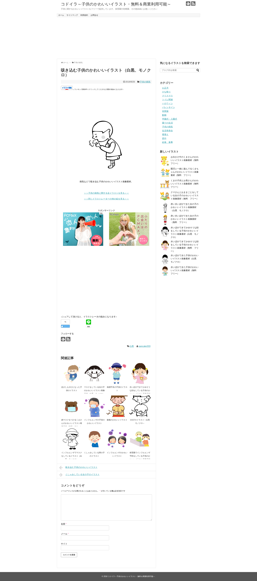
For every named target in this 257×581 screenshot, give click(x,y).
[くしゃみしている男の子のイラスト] (94, 439)
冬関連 (165, 111)
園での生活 (167, 123)
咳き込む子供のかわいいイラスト (81, 467)
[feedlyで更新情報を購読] (188, 3)
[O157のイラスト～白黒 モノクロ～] (140, 406)
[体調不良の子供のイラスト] (117, 373)
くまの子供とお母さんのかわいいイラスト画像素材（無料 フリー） (186, 183)
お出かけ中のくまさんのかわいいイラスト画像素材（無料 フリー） (186, 160)
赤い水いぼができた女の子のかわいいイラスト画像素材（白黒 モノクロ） (185, 207)
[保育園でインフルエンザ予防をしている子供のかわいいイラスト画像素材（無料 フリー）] (140, 439)
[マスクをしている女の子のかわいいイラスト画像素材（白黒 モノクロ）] (94, 373)
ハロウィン (167, 103)
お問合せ (94, 15)
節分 (164, 138)
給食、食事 (167, 142)
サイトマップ (72, 15)
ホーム (61, 15)
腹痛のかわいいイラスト (117, 420)
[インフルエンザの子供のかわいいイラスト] (94, 406)
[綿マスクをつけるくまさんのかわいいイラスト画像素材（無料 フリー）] (71, 406)
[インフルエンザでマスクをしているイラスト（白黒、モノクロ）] (71, 439)
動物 (164, 115)
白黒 (132, 346)
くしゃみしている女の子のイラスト (82, 474)
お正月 (165, 88)
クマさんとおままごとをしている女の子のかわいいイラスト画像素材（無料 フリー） (185, 195)
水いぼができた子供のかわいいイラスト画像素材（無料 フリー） (185, 270)
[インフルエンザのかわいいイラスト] (117, 439)
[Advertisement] (128, 38)
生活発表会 (167, 130)
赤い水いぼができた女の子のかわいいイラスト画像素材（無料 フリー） (185, 219)
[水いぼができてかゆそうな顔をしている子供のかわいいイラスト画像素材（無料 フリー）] (140, 373)
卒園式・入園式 (169, 119)
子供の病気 (145, 82)
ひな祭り (166, 92)
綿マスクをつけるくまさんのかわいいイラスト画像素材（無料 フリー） (71, 423)
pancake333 (144, 346)
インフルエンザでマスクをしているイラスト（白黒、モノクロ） (71, 456)
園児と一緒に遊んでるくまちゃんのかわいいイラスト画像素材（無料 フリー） (185, 172)
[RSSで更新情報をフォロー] (193, 3)
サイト (64, 544)
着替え (165, 134)
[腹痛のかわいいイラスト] (117, 406)
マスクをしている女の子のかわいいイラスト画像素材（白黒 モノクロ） (94, 390)
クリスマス (167, 96)
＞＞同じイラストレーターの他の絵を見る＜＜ (106, 199)
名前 (64, 524)
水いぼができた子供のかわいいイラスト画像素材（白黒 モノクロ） (185, 258)
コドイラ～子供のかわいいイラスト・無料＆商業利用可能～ (116, 4)
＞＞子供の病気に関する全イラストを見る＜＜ (106, 193)
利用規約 (84, 15)
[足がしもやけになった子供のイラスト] (71, 373)
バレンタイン (168, 107)
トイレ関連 (167, 99)
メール (65, 534)
